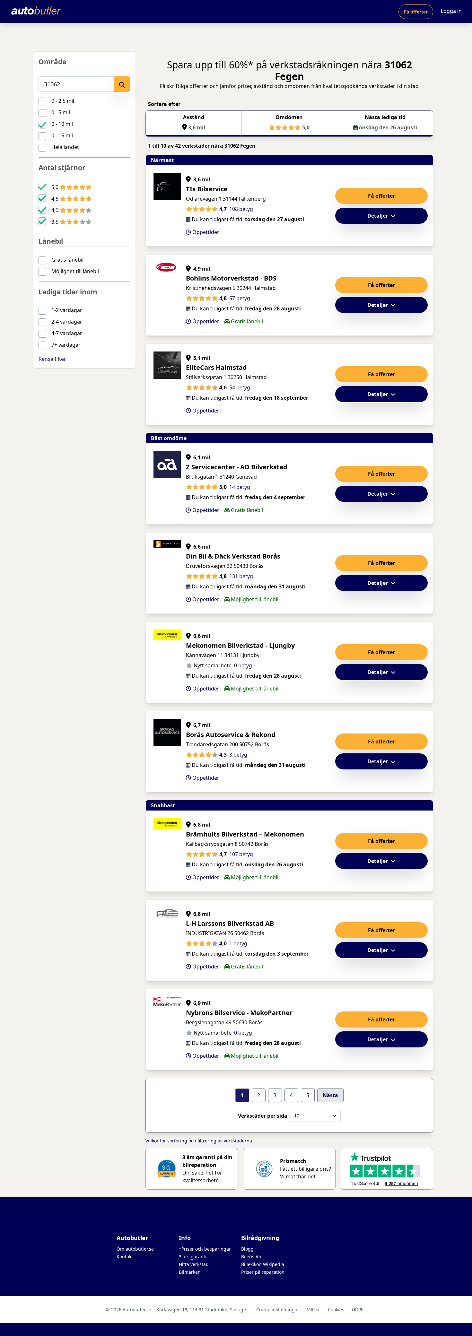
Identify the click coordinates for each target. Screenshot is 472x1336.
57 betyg (239, 298)
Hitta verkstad (194, 1264)
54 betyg (239, 387)
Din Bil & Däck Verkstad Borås (233, 556)
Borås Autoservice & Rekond (230, 734)
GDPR (358, 1309)
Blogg (247, 1249)
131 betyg (241, 576)
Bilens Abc (252, 1257)
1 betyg (238, 943)
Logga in (451, 10)
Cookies (336, 1309)
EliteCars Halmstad (216, 367)
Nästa (330, 1095)
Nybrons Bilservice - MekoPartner (239, 1012)
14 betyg (239, 486)
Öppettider (205, 232)
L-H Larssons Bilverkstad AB (230, 923)
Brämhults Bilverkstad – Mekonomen (245, 834)
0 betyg (243, 665)
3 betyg (238, 754)
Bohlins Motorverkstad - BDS (231, 278)
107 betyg (241, 854)
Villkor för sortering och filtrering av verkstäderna (198, 1141)
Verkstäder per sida (262, 1115)
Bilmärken (190, 1272)
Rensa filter (52, 358)
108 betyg (241, 209)
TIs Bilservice (207, 189)
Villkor (313, 1309)
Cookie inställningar (277, 1309)
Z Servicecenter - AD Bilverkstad (236, 467)
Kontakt (125, 1257)
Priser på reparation (262, 1272)
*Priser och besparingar (205, 1249)
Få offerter (416, 12)
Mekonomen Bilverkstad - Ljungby (240, 645)
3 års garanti (192, 1257)
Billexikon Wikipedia (262, 1264)
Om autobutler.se (135, 1249)
